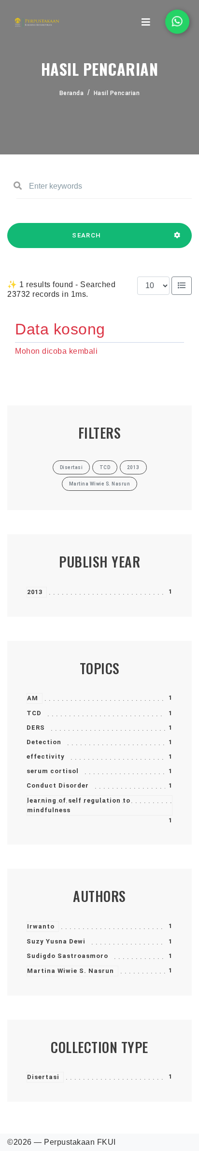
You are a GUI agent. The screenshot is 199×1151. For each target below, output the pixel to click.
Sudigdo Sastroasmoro (67, 955)
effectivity (46, 756)
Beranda (71, 93)
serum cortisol (53, 771)
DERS (36, 727)
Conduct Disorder (58, 785)
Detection (44, 742)
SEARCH (86, 235)
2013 (35, 592)
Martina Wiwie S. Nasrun (70, 970)
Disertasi (43, 1077)
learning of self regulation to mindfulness (78, 805)
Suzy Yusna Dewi (56, 941)
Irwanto (41, 926)
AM (32, 698)
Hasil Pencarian (117, 93)
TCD (34, 713)
